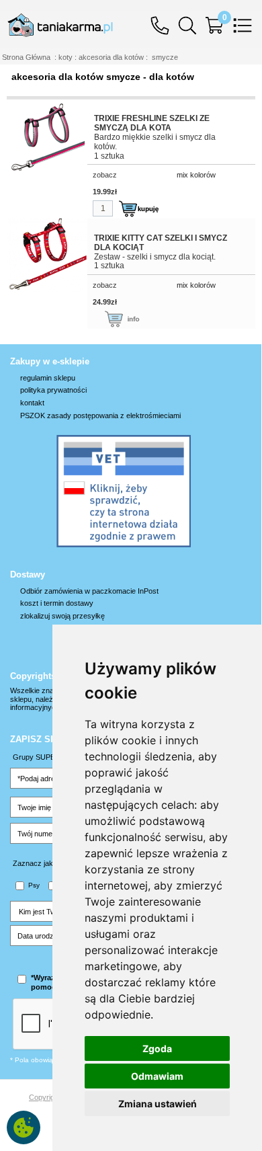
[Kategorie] (246, 24)
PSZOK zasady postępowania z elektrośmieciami (100, 415)
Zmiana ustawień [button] (157, 1103)
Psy (34, 885)
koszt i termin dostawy (56, 603)
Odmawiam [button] (157, 1076)
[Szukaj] (191, 24)
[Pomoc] (163, 24)
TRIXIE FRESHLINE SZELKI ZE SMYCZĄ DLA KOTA (152, 123)
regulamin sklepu (47, 378)
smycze (165, 57)
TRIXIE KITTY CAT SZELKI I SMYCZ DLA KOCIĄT (160, 242)
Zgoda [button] (157, 1048)
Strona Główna (26, 57)
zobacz (105, 175)
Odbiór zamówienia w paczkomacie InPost (89, 591)
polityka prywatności (53, 390)
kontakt (32, 403)
